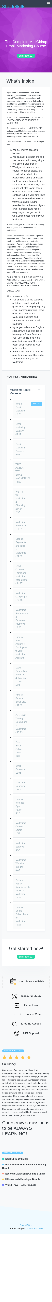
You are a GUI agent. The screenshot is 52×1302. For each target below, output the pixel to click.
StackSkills (26, 1225)
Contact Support (17, 1228)
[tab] (26, 391)
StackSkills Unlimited (16, 1159)
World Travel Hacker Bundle (20, 1185)
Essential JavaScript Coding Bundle (25, 1173)
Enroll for (25, 56)
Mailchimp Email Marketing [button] (20, 391)
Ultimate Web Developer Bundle (22, 1179)
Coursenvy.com (9, 1109)
